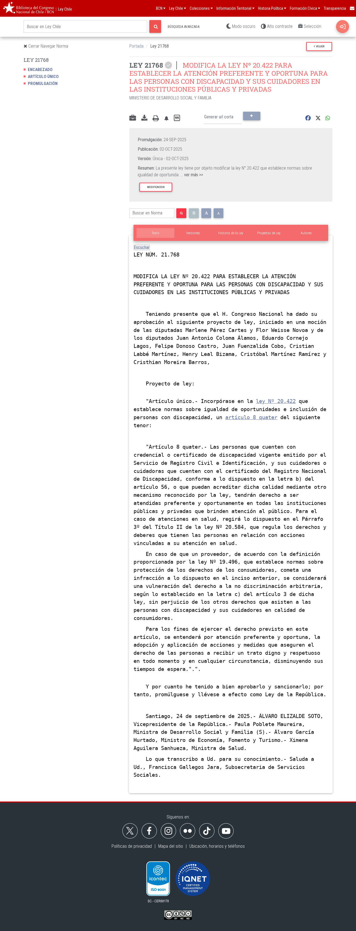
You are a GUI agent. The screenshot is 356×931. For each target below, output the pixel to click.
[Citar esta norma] (177, 118)
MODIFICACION (156, 187)
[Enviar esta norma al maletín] (132, 118)
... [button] (191, 174)
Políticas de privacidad (132, 846)
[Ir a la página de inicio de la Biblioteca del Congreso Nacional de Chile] (28, 8)
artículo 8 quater (251, 417)
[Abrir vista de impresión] (156, 118)
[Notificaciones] (166, 118)
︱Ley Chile (63, 9)
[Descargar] (144, 118)
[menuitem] (352, 8)
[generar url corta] (251, 116)
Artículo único (43, 76)
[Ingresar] (342, 26)
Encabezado (40, 69)
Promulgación (43, 83)
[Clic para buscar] (155, 26)
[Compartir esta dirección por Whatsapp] (327, 118)
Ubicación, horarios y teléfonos (217, 846)
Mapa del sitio (170, 846)
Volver (319, 46)
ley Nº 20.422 (276, 401)
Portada (136, 46)
